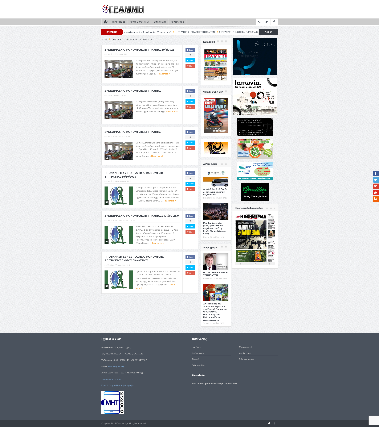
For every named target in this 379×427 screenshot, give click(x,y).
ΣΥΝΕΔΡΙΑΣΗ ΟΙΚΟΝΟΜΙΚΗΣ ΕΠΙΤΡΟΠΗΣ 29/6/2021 (139, 49)
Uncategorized (245, 347)
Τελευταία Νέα (198, 365)
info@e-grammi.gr (116, 366)
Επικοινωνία (160, 21)
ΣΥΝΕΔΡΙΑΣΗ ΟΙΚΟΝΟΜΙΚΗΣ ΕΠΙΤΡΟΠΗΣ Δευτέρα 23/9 (142, 215)
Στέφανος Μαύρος (247, 359)
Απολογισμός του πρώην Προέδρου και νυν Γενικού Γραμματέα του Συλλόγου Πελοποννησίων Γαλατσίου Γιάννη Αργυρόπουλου (215, 312)
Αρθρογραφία (177, 21)
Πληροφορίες (118, 21)
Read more (163, 74)
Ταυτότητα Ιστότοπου (111, 379)
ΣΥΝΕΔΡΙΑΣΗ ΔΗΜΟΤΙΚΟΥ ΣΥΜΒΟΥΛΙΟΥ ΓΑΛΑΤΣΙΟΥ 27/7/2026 (220, 32)
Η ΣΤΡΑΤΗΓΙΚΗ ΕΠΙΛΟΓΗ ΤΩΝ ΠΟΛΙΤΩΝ (165, 32)
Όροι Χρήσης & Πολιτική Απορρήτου (118, 385)
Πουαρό (195, 359)
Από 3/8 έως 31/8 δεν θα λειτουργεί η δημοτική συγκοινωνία (215, 192)
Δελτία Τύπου (245, 353)
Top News (196, 347)
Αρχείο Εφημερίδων (139, 21)
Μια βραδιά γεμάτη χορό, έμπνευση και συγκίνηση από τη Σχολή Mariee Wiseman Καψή (214, 228)
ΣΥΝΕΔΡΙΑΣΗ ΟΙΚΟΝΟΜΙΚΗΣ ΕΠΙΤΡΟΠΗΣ (133, 90)
